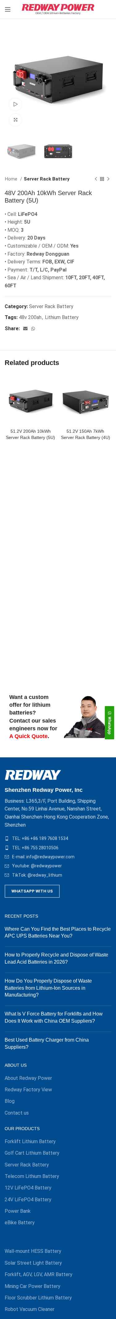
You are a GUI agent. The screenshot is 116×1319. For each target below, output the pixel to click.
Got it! (92, 13)
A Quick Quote (28, 736)
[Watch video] (15, 104)
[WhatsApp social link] (33, 329)
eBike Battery (20, 1222)
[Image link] (33, 775)
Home (12, 179)
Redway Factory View (28, 1090)
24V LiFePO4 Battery (28, 1200)
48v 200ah (30, 317)
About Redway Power (28, 1078)
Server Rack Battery (47, 179)
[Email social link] (25, 329)
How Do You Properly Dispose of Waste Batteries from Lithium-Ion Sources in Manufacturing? (48, 987)
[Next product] (108, 179)
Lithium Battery (62, 317)
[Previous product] (96, 179)
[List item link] (58, 838)
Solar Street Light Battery (33, 1263)
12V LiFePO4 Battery (28, 1188)
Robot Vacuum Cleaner (29, 1309)
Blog (10, 1101)
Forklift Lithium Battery (30, 1141)
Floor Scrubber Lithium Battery (38, 1298)
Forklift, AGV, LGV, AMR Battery (38, 1274)
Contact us (17, 1113)
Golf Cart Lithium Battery (32, 1153)
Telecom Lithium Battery (32, 1176)
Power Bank (18, 1211)
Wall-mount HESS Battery (33, 1251)
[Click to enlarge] (15, 120)
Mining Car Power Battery (32, 1286)
